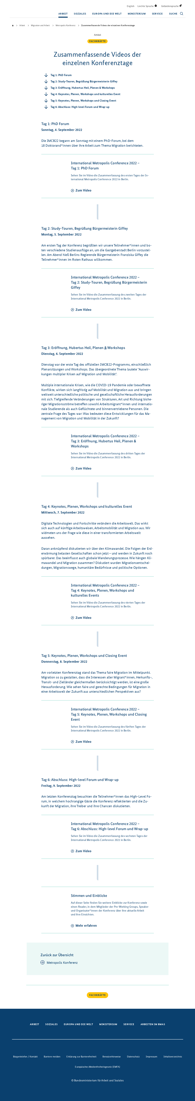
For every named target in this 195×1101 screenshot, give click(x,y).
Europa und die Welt (107, 13)
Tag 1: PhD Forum (61, 75)
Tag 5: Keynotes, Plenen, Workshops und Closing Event (83, 100)
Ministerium (137, 13)
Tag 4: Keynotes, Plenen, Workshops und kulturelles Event (86, 94)
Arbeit (63, 13)
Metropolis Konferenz (62, 963)
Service (157, 13)
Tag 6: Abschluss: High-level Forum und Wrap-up (80, 107)
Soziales (80, 13)
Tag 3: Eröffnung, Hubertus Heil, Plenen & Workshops (83, 87)
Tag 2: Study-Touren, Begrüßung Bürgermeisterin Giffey (84, 81)
